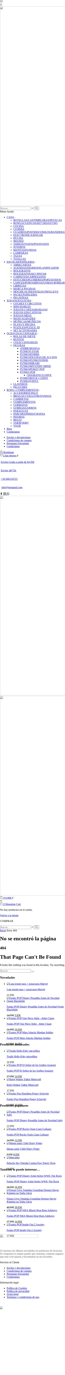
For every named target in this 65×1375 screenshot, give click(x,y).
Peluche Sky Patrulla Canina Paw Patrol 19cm (31, 1163)
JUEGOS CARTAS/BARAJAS (30, 309)
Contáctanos (13, 431)
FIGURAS (19, 345)
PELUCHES (20, 387)
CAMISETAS (20, 399)
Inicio (3, 930)
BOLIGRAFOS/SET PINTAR (29, 273)
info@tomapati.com (12, 487)
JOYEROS (19, 247)
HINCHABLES (22, 306)
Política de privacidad (18, 1291)
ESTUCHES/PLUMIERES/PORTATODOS (37, 279)
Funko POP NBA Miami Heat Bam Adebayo (30, 1216)
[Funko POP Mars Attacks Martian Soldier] (30, 1032)
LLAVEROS (20, 384)
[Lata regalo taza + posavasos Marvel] (27, 983)
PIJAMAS (18, 416)
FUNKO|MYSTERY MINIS (35, 366)
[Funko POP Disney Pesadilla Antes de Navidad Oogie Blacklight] (36, 1001)
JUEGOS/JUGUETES (19, 300)
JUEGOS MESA (22, 315)
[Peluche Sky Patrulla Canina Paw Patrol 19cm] (13, 1157)
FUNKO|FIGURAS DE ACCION (38, 357)
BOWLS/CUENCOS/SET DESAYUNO (35, 223)
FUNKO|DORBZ (29, 354)
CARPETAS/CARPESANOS (29, 276)
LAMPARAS (20, 253)
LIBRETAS (19, 285)
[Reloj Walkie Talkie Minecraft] (24, 1079)
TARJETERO (20, 422)
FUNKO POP (27, 372)
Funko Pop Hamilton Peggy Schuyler (26, 1099)
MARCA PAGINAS (24, 288)
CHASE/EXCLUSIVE (39, 375)
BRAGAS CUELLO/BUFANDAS (32, 396)
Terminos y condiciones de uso (23, 1297)
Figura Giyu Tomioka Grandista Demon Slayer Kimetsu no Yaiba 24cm (31, 1200)
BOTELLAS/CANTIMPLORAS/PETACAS (37, 220)
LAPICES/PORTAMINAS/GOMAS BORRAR (39, 282)
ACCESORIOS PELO (25, 393)
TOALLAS (19, 258)
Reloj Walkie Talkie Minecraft (22, 1085)
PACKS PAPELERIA (25, 294)
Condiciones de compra (19, 440)
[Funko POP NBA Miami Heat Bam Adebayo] (32, 1210)
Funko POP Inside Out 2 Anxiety (24, 1230)
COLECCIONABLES (25, 342)
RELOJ (17, 419)
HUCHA (18, 238)
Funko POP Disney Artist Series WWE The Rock (33, 1181)
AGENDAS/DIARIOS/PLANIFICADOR (36, 267)
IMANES (18, 241)
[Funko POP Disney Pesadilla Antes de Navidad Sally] (36, 1114)
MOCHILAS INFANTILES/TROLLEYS (35, 291)
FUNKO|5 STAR (29, 351)
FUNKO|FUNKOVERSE (34, 360)
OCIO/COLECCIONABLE (22, 333)
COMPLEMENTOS (24, 402)
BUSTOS (18, 339)
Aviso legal (12, 1294)
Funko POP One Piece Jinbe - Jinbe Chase (29, 1023)
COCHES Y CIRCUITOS (27, 303)
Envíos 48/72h (8, 470)
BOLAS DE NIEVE (24, 336)
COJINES (18, 229)
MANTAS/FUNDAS (24, 250)
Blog (9, 428)
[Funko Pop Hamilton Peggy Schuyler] (28, 1093)
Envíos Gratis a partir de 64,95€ (17, 462)
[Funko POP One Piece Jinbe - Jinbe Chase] (30, 1018)
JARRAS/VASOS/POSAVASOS (31, 244)
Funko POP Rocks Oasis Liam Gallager (28, 1134)
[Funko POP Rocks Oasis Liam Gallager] (29, 1129)
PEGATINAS (20, 297)
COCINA (18, 226)
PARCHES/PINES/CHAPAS (29, 413)
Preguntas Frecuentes (18, 443)
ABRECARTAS (22, 264)
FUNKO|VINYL (29, 381)
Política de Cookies (17, 1288)
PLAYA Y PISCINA (24, 324)
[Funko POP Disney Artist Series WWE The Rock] (34, 1175)
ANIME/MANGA (30, 348)
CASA (10, 217)
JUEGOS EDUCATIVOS (27, 312)
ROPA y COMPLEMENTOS (22, 390)
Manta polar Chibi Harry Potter (23, 1148)
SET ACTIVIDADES (25, 330)
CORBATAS (20, 405)
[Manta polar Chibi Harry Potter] (24, 1143)
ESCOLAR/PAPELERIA (20, 261)
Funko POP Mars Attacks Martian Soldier (28, 1038)
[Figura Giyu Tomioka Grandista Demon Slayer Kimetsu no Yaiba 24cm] (36, 1193)
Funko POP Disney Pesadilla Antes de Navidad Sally (35, 1120)
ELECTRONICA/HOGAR (28, 235)
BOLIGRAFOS (21, 270)
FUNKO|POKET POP (32, 369)
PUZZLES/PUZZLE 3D (26, 327)
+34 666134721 (9, 479)
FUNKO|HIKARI (30, 363)
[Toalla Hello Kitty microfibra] (23, 1050)
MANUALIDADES (24, 318)
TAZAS (17, 256)
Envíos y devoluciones (18, 437)
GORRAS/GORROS (24, 408)
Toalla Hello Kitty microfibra (22, 1056)
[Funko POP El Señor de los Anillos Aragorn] (31, 1065)
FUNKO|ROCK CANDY (34, 378)
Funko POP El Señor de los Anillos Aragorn (30, 1070)
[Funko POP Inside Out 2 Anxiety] (25, 1224)
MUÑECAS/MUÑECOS (27, 321)
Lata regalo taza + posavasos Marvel (26, 989)
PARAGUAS (20, 410)
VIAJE (17, 425)
